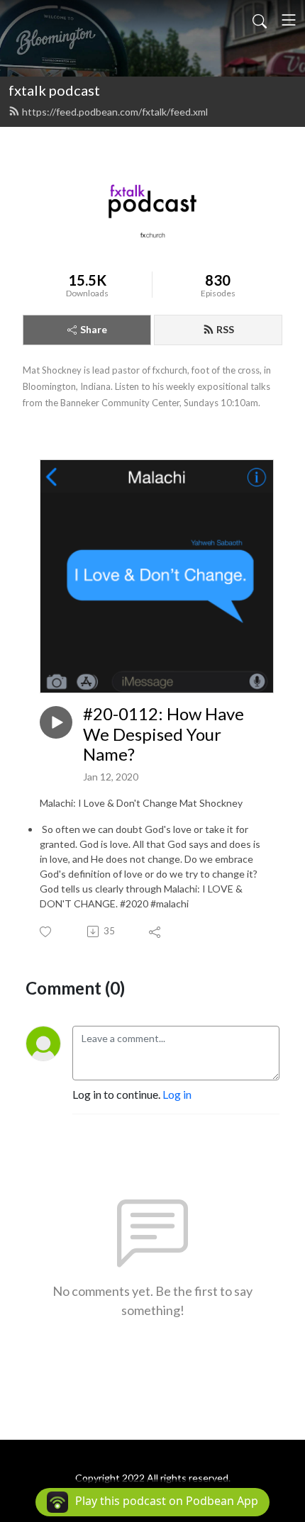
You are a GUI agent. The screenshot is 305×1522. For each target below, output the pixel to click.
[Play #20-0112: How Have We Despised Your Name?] (56, 722)
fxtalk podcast (54, 90)
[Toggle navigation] (288, 19)
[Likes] (46, 931)
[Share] (156, 931)
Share (93, 329)
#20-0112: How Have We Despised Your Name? (163, 734)
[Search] (259, 20)
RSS (225, 329)
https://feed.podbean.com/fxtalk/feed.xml (115, 112)
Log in (177, 1094)
